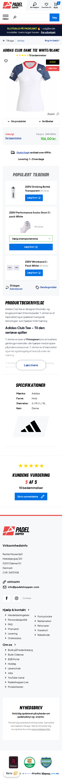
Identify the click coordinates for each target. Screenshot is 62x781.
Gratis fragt (23, 152)
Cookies (26, 598)
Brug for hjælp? (52, 40)
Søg (54, 17)
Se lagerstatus (13, 137)
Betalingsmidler (48, 287)
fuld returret (16, 289)
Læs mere (31, 365)
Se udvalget (48, 32)
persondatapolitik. (41, 729)
